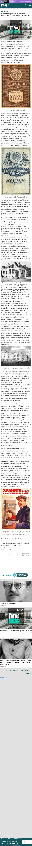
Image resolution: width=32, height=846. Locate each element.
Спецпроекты (5, 11)
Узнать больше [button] (16, 845)
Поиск (26, 5)
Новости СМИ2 (3, 677)
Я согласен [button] (26, 841)
